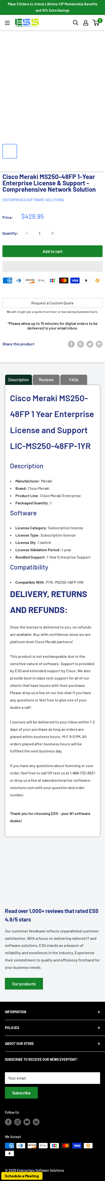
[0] (96, 23)
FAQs (73, 379)
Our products (24, 983)
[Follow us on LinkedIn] (36, 1121)
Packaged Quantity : (32, 502)
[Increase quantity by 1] (52, 233)
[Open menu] (7, 23)
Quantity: (10, 233)
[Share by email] (99, 344)
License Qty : (26, 542)
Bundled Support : (31, 557)
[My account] (85, 22)
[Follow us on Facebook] (8, 1121)
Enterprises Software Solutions (33, 200)
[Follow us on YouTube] (26, 1121)
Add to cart (52, 251)
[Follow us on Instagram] (17, 1121)
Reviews (46, 379)
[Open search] (75, 22)
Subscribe (21, 1092)
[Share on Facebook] (71, 344)
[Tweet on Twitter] (89, 344)
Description (18, 379)
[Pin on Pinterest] (80, 344)
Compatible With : (30, 582)
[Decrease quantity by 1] (26, 233)
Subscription (42, 527)
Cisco (32, 495)
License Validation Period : (38, 549)
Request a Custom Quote (52, 302)
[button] (96, 23)
